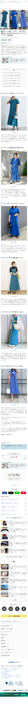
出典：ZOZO (14, 132)
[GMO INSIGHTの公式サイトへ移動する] (14, 661)
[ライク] (26, 1)
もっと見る (14, 600)
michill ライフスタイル (23, 589)
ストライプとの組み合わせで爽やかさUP (12, 75)
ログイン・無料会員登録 (14, 616)
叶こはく (25, 576)
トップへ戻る (13, 485)
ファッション (14, 8)
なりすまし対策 (17, 676)
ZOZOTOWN (9, 434)
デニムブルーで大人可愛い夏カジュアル (12, 80)
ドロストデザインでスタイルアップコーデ (12, 78)
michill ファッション (23, 525)
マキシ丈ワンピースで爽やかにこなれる (12, 83)
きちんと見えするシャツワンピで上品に (12, 86)
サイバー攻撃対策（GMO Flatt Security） (7, 676)
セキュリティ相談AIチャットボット (6, 671)
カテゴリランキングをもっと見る (14, 556)
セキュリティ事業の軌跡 (5, 677)
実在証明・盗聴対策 (4, 673)
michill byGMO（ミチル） (5, 8)
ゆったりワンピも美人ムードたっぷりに (12, 72)
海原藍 (26, 569)
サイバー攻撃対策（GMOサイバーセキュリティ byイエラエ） (10, 674)
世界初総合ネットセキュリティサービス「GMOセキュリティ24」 (11, 668)
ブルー (4, 136)
